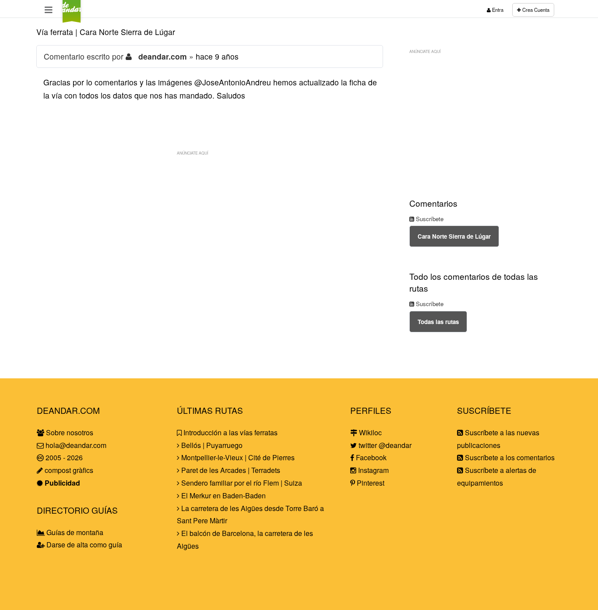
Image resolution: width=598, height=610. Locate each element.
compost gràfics (68, 470)
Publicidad (61, 483)
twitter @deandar (384, 445)
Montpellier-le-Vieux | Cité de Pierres (237, 457)
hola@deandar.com (76, 445)
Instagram (372, 470)
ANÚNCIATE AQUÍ (192, 152)
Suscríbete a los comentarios (509, 457)
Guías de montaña (74, 532)
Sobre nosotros (68, 432)
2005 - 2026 (63, 457)
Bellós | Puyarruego (211, 445)
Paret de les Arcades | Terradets (229, 470)
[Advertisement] (209, 221)
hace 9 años (217, 56)
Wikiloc (369, 432)
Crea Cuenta (535, 9)
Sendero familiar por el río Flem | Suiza (240, 483)
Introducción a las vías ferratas (230, 432)
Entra (497, 9)
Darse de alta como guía (83, 544)
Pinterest (369, 483)
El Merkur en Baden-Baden (222, 495)
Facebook (370, 457)
